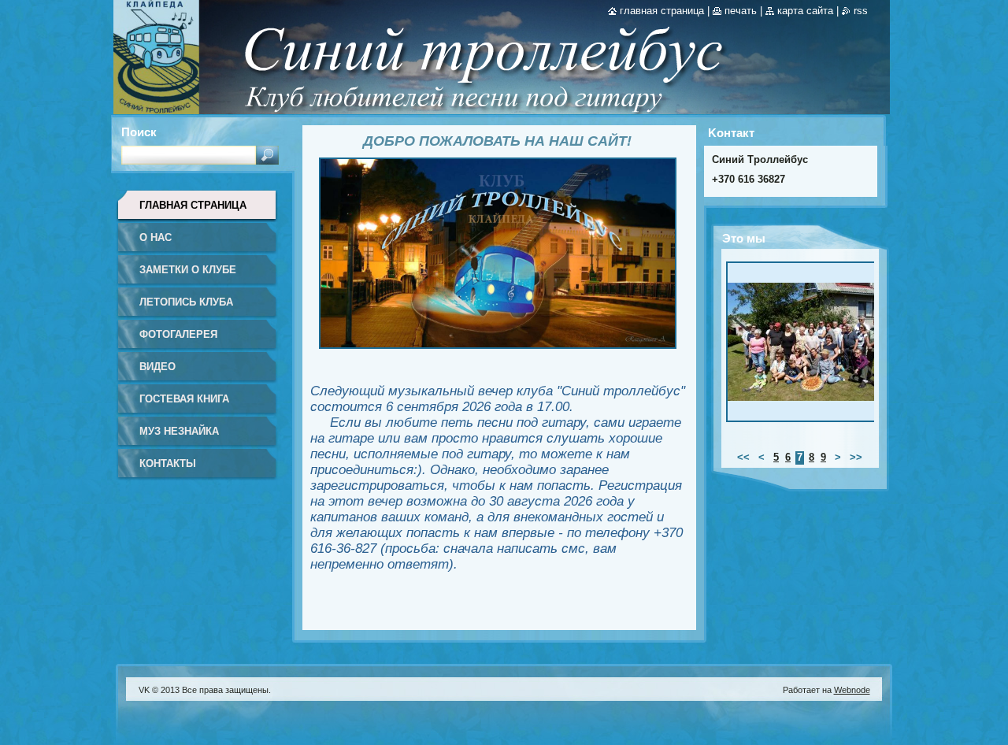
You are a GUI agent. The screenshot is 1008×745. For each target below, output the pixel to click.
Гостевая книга (184, 399)
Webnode (852, 690)
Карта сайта (805, 11)
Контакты (167, 463)
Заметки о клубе (187, 270)
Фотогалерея (178, 334)
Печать (740, 11)
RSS (861, 11)
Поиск (139, 132)
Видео (157, 366)
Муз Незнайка (179, 431)
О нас (155, 237)
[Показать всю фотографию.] (806, 345)
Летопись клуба (186, 302)
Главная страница (192, 205)
